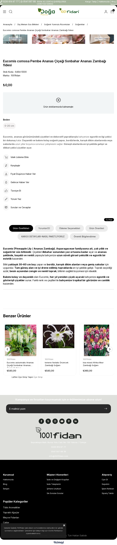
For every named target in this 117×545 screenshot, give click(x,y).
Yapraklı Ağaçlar (11, 512)
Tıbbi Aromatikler (11, 507)
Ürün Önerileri (96, 228)
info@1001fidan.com (58, 456)
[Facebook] (41, 421)
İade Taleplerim (54, 484)
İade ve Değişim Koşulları (58, 479)
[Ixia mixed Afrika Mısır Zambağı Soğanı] (96, 340)
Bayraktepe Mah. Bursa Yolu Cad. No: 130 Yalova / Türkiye (58, 442)
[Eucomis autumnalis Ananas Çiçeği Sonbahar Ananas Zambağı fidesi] (20, 340)
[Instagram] (55, 421)
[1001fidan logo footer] (58, 433)
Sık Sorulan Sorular (55, 493)
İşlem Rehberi (108, 489)
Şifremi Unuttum (54, 489)
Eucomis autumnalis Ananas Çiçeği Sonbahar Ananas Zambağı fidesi (20, 364)
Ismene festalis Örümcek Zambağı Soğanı (56, 363)
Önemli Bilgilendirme (85, 236)
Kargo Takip (91, 1)
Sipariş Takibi (108, 493)
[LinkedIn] (75, 421)
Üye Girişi (38, 377)
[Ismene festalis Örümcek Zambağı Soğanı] (58, 340)
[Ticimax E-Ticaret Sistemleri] (58, 542)
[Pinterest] (68, 421)
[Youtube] (62, 421)
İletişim (114, 4)
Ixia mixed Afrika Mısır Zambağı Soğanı (93, 363)
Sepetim (105, 484)
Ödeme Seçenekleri (69, 228)
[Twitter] (48, 421)
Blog (114, 1)
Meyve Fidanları (11, 517)
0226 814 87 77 (10, 1)
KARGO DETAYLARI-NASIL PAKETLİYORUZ (43, 236)
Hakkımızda (104, 1)
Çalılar (6, 522)
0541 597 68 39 (58, 451)
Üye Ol (105, 479)
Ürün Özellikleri (21, 228)
